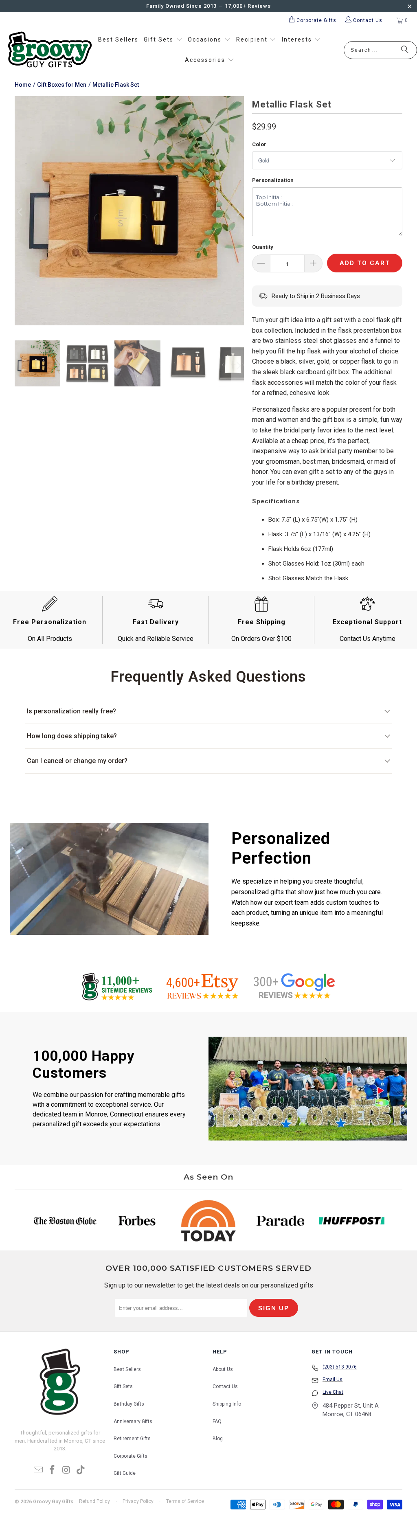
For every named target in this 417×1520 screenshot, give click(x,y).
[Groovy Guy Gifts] (50, 50)
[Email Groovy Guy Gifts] (38, 1470)
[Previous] (20, 212)
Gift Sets (123, 1386)
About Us (223, 1369)
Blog (218, 1438)
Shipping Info (227, 1404)
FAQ (217, 1421)
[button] (163, 40)
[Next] (237, 212)
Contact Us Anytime (367, 639)
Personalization (273, 180)
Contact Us (225, 1386)
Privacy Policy (138, 1501)
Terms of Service (185, 1501)
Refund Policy (94, 1501)
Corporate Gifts (130, 1456)
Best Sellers (127, 1369)
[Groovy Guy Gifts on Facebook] (52, 1470)
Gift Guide (125, 1473)
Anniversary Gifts (133, 1421)
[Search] (405, 50)
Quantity (262, 247)
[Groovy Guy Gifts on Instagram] (67, 1470)
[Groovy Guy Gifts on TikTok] (81, 1470)
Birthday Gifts (129, 1404)
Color (259, 144)
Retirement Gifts (132, 1438)
